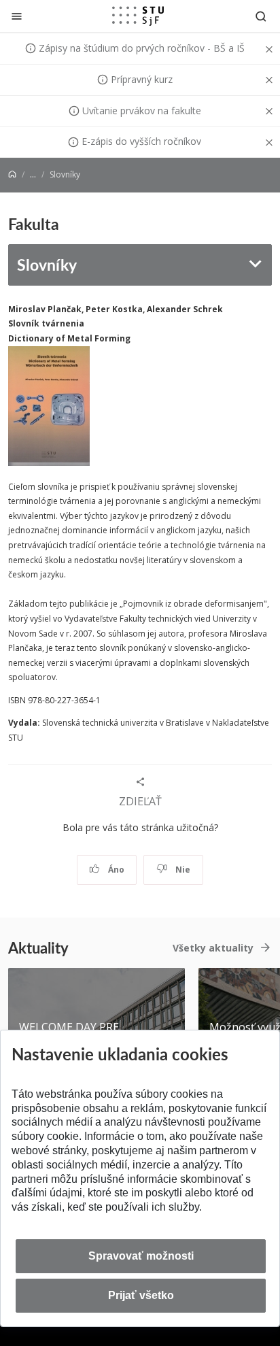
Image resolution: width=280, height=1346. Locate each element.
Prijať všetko (141, 1295)
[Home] (12, 174)
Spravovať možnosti (141, 1256)
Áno (115, 869)
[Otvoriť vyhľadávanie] (261, 16)
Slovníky (47, 264)
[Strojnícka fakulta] (138, 15)
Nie (181, 869)
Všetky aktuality (213, 947)
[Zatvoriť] (16, 16)
